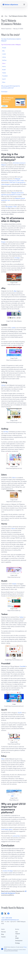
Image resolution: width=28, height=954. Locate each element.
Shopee (3, 242)
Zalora (14, 477)
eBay (15, 291)
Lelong (3, 385)
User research (17, 932)
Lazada (13, 327)
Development (17, 940)
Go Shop (6, 431)
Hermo (13, 528)
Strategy (17, 943)
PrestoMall (23, 666)
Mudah (14, 584)
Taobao (21, 617)
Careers (3, 937)
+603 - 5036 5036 (6, 918)
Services (3, 932)
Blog (6, 16)
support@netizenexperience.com (10, 919)
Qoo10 (20, 712)
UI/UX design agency (6, 829)
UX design (17, 258)
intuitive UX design (8, 871)
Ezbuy (3, 759)
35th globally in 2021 (11, 206)
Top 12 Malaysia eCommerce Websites (18, 16)
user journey (16, 836)
